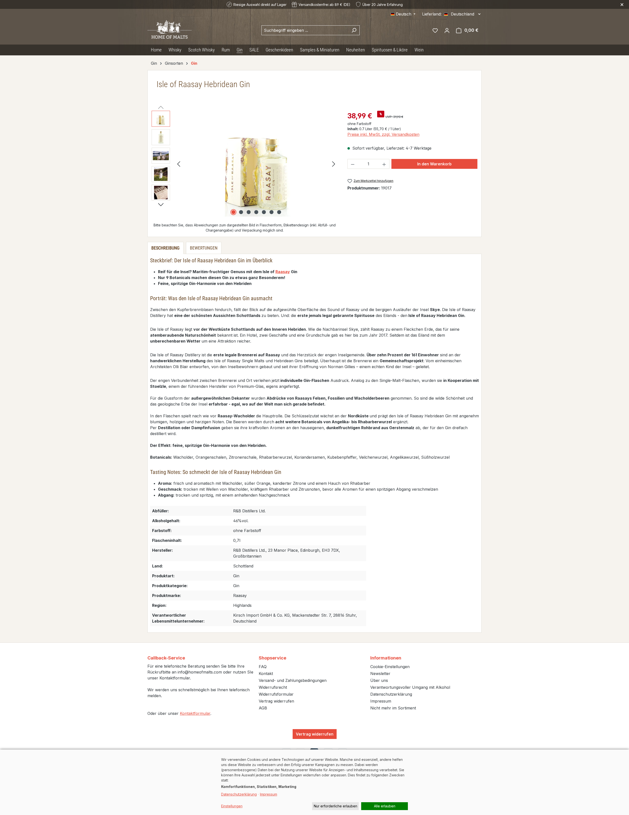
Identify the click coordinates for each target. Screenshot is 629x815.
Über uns (379, 680)
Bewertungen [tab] (203, 248)
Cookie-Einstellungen (390, 666)
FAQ (263, 666)
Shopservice (272, 657)
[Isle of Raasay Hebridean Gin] (256, 164)
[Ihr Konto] (447, 30)
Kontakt (266, 673)
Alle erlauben (384, 806)
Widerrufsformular (276, 694)
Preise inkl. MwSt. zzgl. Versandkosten (383, 134)
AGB (263, 707)
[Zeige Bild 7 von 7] (279, 212)
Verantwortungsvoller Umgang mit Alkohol (410, 687)
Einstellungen (232, 806)
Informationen (385, 657)
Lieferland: (432, 14)
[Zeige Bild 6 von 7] (271, 212)
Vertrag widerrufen (276, 701)
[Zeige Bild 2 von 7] (241, 212)
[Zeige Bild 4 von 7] (256, 212)
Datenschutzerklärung (391, 694)
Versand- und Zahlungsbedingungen (293, 680)
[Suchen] (354, 30)
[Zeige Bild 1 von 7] (233, 212)
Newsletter (380, 673)
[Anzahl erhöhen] (384, 164)
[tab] (165, 248)
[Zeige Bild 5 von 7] (264, 212)
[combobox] (304, 30)
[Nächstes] (333, 164)
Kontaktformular (195, 713)
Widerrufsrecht (273, 687)
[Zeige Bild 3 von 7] (249, 212)
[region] (245, 164)
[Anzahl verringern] (352, 164)
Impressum (380, 701)
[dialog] (314, 782)
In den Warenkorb (434, 163)
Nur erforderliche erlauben (335, 806)
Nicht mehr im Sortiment (393, 707)
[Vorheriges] (178, 164)
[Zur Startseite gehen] (169, 29)
